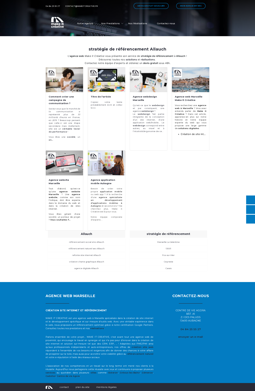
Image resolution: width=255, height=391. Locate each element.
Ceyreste (168, 261)
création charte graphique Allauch (86, 261)
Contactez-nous (166, 23)
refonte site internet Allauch (86, 255)
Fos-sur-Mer (168, 255)
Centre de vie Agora (68, 376)
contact (64, 387)
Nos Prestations (110, 23)
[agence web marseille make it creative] (49, 387)
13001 (168, 248)
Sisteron (113, 372)
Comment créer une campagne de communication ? (61, 100)
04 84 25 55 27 (53, 6)
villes (94, 372)
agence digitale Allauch (86, 268)
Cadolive (51, 376)
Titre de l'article (101, 96)
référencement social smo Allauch (86, 242)
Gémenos (147, 372)
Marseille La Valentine (168, 242)
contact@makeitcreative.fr (81, 6)
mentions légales (106, 387)
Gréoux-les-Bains (130, 372)
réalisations (97, 328)
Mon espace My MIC (191, 6)
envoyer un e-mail (190, 336)
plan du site (82, 387)
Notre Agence (85, 23)
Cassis (168, 268)
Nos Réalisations (137, 23)
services (50, 372)
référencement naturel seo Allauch (87, 248)
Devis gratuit (151, 6)
